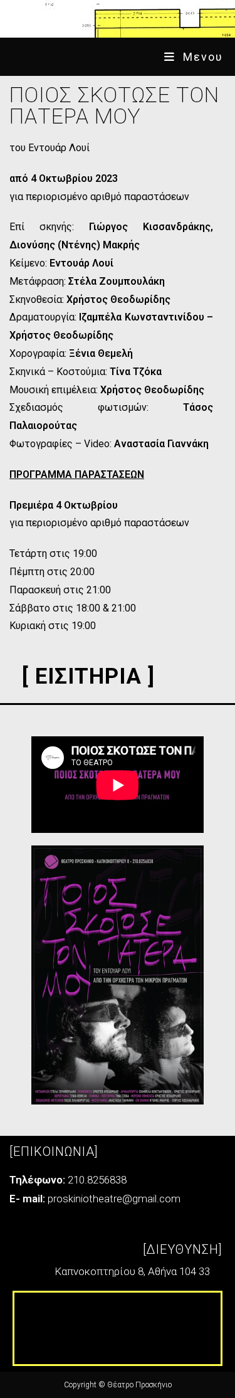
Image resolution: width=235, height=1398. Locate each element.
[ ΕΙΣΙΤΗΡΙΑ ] (88, 676)
